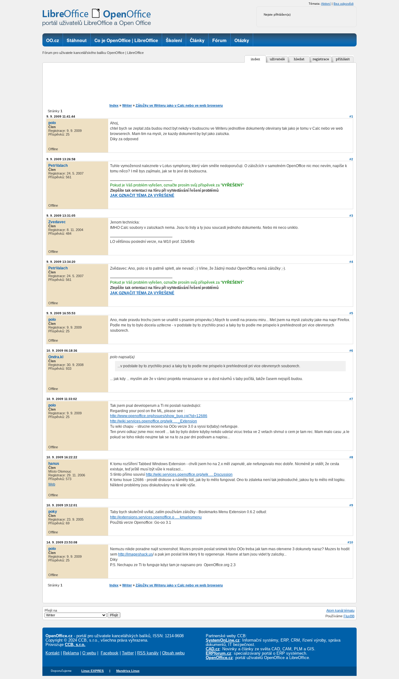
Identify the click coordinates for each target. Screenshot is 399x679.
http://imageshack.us (135, 554)
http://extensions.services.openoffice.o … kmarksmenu (156, 517)
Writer (127, 105)
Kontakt (53, 653)
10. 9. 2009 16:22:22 (61, 457)
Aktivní (326, 3)
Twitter (128, 653)
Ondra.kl (55, 357)
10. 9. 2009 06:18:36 (61, 350)
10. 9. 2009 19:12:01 (61, 505)
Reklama (71, 653)
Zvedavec (57, 222)
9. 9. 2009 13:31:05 (60, 215)
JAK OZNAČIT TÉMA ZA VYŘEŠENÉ (142, 195)
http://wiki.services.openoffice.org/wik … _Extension (153, 421)
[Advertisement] (210, 83)
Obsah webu (173, 653)
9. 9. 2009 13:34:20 (60, 261)
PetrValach (58, 165)
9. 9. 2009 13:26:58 (60, 159)
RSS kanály (148, 653)
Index (113, 105)
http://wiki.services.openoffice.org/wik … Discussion (189, 474)
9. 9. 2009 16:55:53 (60, 313)
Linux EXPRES (92, 670)
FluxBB (349, 616)
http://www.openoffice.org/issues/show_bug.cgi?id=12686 (158, 416)
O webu (89, 653)
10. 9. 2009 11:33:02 (61, 399)
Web (51, 484)
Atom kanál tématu (340, 610)
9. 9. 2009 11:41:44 (60, 116)
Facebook (109, 653)
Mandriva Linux (128, 670)
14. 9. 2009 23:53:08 (61, 542)
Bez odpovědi (343, 3)
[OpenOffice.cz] (98, 19)
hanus (53, 463)
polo (52, 123)
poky (52, 511)
